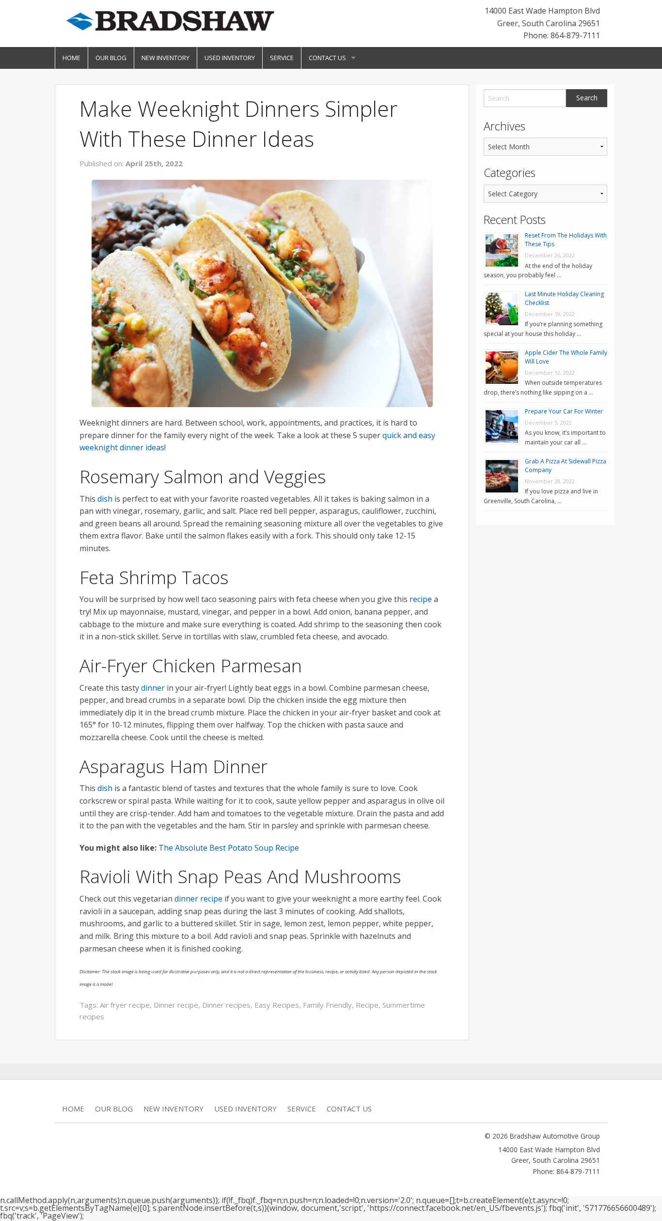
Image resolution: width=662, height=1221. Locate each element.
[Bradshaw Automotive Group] (170, 20)
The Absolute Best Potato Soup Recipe (228, 847)
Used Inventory (230, 57)
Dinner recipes (226, 1005)
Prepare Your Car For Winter (564, 411)
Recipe (367, 1005)
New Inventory (165, 57)
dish (104, 498)
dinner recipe (198, 898)
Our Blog (110, 57)
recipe (421, 599)
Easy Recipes (276, 1005)
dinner (153, 687)
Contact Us (327, 57)
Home (71, 57)
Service (282, 57)
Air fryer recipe (125, 1005)
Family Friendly (327, 1005)
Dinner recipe (176, 1005)
